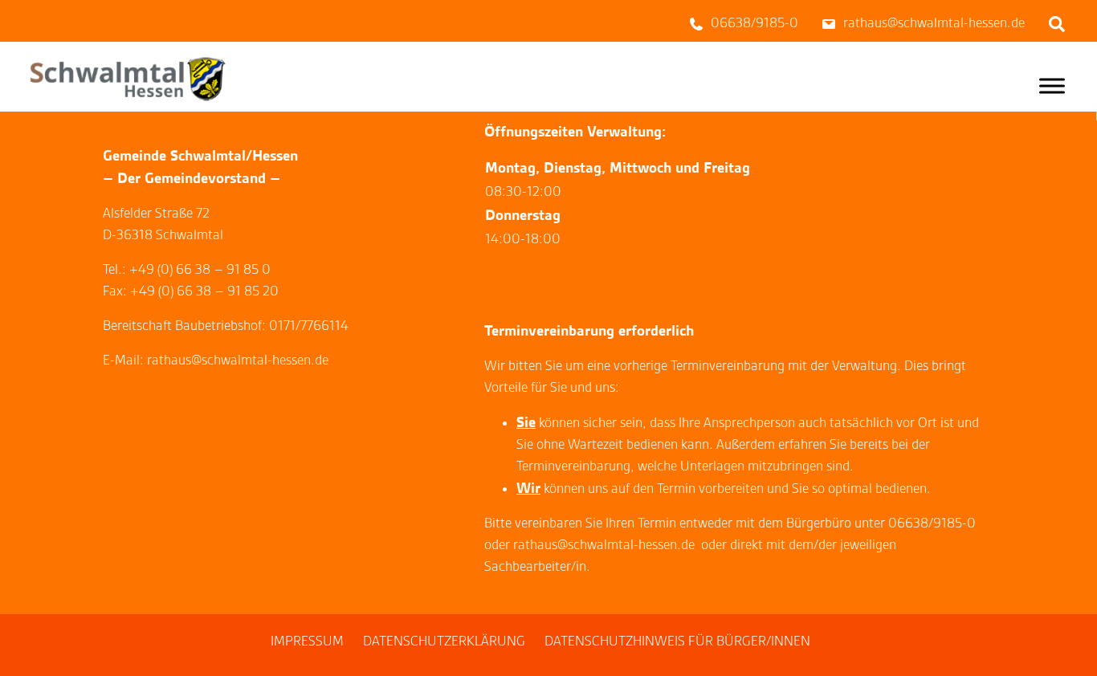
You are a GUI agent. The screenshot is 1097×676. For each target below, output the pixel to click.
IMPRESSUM (307, 641)
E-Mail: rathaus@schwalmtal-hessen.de (215, 360)
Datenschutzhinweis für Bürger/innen (677, 641)
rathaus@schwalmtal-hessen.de (604, 544)
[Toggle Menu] (1052, 85)
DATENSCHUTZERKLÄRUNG (444, 641)
